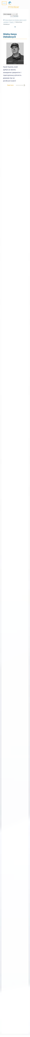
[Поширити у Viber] (15, 26)
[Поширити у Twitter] (6, 26)
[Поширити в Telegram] (12, 26)
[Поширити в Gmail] (18, 27)
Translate (15, 16)
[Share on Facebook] (3, 26)
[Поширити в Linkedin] (9, 26)
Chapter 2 (12, 22)
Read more (10, 85)
